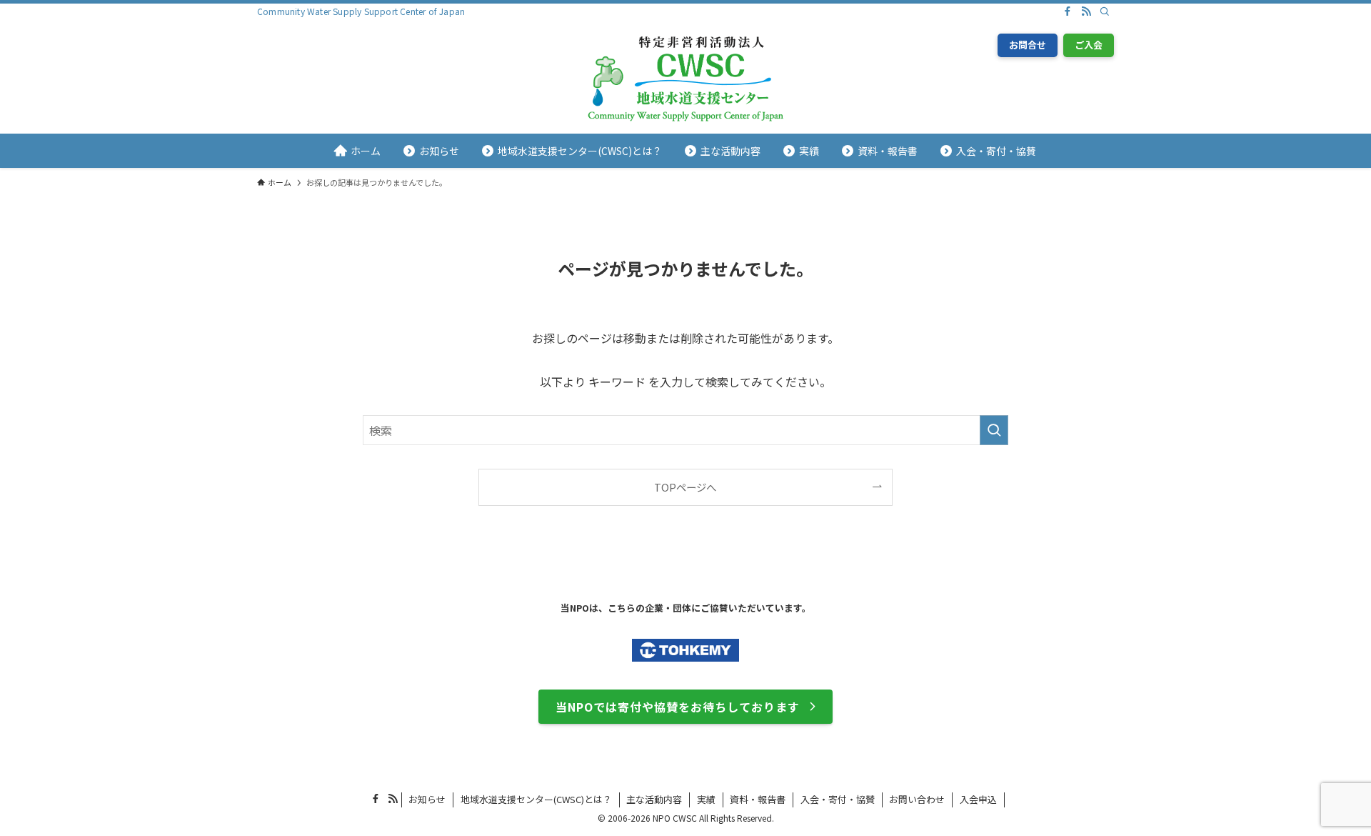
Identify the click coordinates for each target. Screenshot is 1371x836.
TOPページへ (685, 486)
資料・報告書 (757, 799)
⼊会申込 (978, 799)
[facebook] (1067, 11)
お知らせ (427, 799)
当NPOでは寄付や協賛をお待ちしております (678, 706)
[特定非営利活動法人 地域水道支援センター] (685, 79)
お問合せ (1027, 44)
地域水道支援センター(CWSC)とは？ (536, 799)
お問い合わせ (917, 799)
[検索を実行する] (994, 430)
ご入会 (1089, 44)
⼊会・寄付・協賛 (837, 799)
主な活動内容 (654, 799)
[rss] (1086, 11)
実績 (706, 799)
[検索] (1104, 11)
